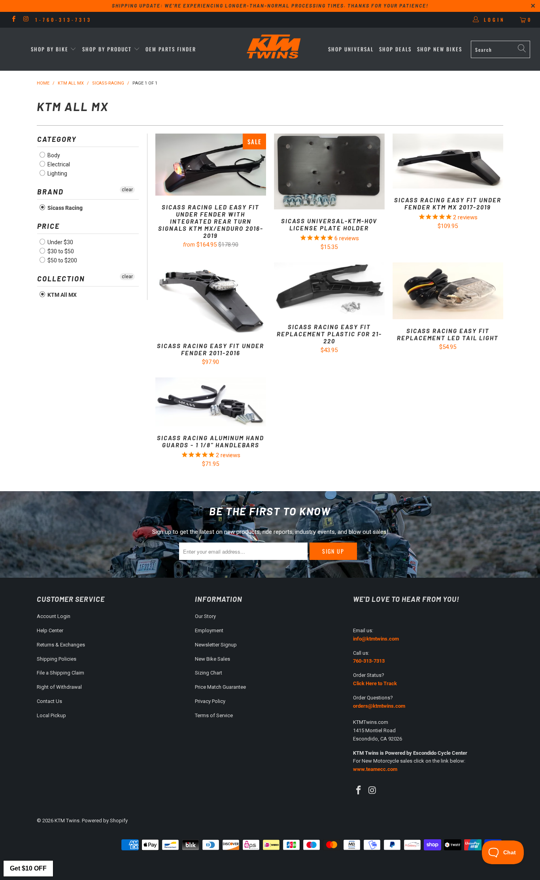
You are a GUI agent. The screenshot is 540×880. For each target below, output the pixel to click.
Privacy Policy (210, 701)
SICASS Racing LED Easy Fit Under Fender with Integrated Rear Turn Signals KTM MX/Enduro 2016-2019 (210, 165)
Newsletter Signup (216, 645)
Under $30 (59, 242)
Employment (209, 630)
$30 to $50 (60, 251)
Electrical (58, 164)
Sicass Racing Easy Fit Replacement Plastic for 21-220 (329, 288)
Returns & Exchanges (61, 645)
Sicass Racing (64, 208)
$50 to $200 (61, 260)
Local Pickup (51, 715)
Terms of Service (214, 715)
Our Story (205, 616)
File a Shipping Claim (60, 673)
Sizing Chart (208, 673)
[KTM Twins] (274, 47)
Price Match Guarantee (220, 687)
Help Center (50, 630)
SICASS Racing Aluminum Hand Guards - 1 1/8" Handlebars (210, 402)
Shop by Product (107, 49)
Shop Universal (351, 49)
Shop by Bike (49, 49)
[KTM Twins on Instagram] (25, 20)
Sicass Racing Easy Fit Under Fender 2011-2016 (210, 298)
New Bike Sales (212, 659)
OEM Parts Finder (170, 49)
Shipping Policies (56, 659)
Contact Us (49, 701)
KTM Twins (67, 820)
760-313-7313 (369, 661)
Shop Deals (395, 49)
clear (127, 189)
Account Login (53, 616)
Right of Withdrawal (59, 687)
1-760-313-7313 (63, 19)
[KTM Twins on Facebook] (13, 20)
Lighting (56, 173)
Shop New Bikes (439, 49)
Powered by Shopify (105, 820)
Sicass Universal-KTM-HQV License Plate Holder (329, 171)
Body (53, 155)
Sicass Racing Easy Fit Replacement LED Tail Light (448, 290)
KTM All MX (61, 295)
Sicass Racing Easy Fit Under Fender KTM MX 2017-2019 (448, 161)
